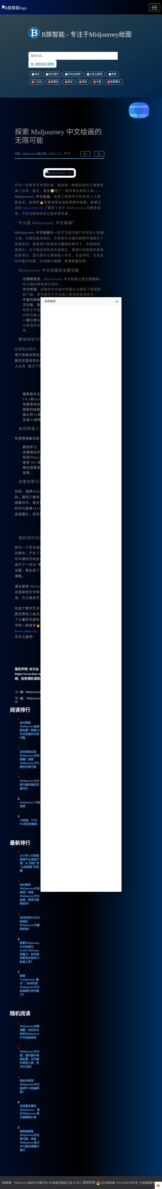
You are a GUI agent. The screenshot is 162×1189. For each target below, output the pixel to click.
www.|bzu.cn (26, 631)
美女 (70, 81)
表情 (114, 74)
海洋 (37, 74)
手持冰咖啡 (74, 74)
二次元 (38, 81)
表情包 (55, 81)
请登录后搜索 (44, 64)
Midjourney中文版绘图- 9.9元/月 (139, 108)
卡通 (98, 81)
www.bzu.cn (33, 208)
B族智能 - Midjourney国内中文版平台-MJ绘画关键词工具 (36, 1182)
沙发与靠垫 (95, 74)
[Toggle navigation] (154, 7)
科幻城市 (53, 74)
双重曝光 (115, 81)
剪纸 (84, 81)
